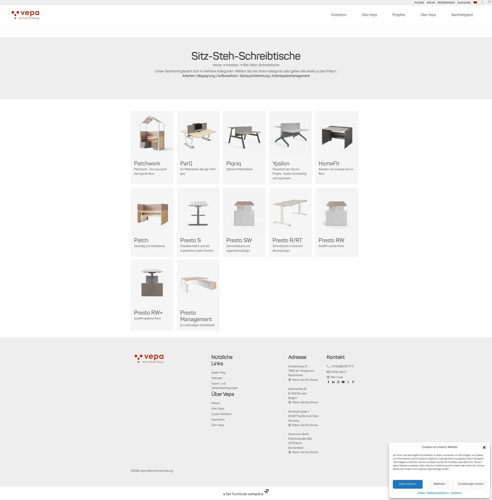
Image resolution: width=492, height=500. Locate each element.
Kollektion (338, 15)
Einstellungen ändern (471, 484)
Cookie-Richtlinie (221, 414)
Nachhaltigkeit (462, 15)
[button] (484, 447)
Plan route (337, 377)
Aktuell (431, 2)
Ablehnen (439, 484)
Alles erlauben (407, 484)
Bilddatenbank (446, 2)
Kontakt (419, 2)
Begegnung (206, 76)
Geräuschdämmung (255, 76)
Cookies (421, 493)
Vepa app (216, 378)
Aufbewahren (227, 76)
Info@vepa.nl (338, 372)
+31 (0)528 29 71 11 (342, 366)
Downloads (464, 2)
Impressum (456, 493)
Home (217, 65)
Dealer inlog (218, 372)
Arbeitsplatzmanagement (291, 76)
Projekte (398, 15)
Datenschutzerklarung (160, 471)
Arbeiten (232, 65)
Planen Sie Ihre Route (305, 380)
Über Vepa (369, 15)
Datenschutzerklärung (438, 493)
